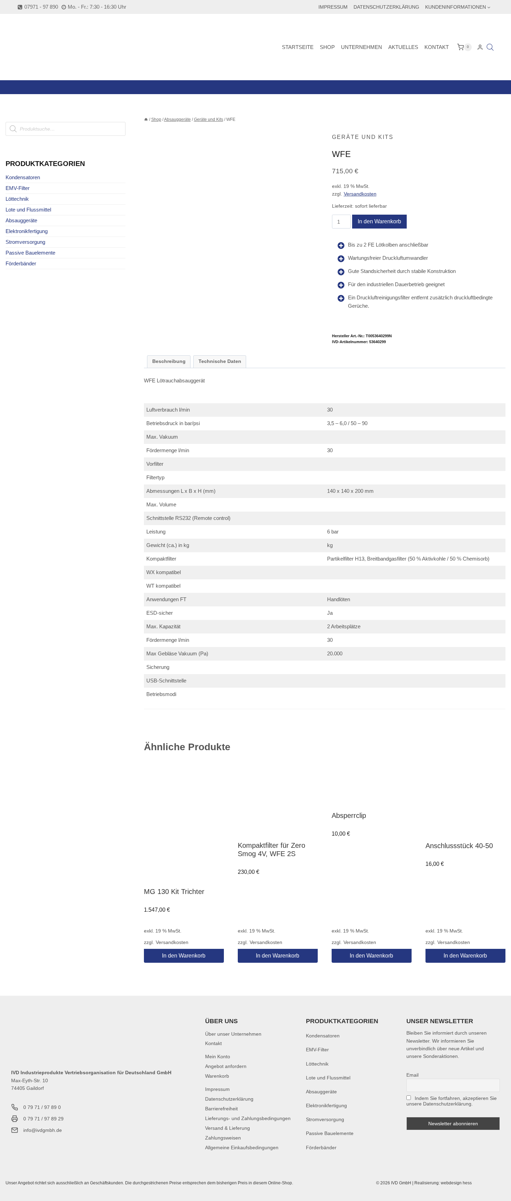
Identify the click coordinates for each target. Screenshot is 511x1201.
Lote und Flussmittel (28, 210)
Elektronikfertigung (27, 231)
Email (412, 1075)
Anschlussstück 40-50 (459, 846)
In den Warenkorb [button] (183, 956)
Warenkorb (217, 1076)
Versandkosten (360, 194)
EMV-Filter (18, 188)
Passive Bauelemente (30, 253)
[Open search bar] (490, 47)
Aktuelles (403, 47)
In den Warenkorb (379, 221)
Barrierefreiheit (221, 1108)
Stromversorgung (25, 242)
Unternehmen (361, 47)
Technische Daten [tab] (219, 361)
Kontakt (436, 47)
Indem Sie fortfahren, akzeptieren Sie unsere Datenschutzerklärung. (451, 1101)
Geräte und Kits (363, 137)
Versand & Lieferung (227, 1128)
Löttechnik (17, 199)
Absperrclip (349, 815)
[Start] (146, 119)
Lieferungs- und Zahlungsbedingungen (248, 1118)
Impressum (333, 7)
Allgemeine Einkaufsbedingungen (241, 1147)
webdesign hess (456, 1183)
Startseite (298, 47)
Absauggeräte (21, 220)
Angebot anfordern (225, 1066)
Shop (327, 47)
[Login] (480, 47)
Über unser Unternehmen (233, 1034)
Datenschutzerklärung (386, 7)
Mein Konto (217, 1056)
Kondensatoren (23, 177)
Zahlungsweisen (223, 1138)
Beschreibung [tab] (169, 361)
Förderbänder (21, 263)
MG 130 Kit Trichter (174, 891)
